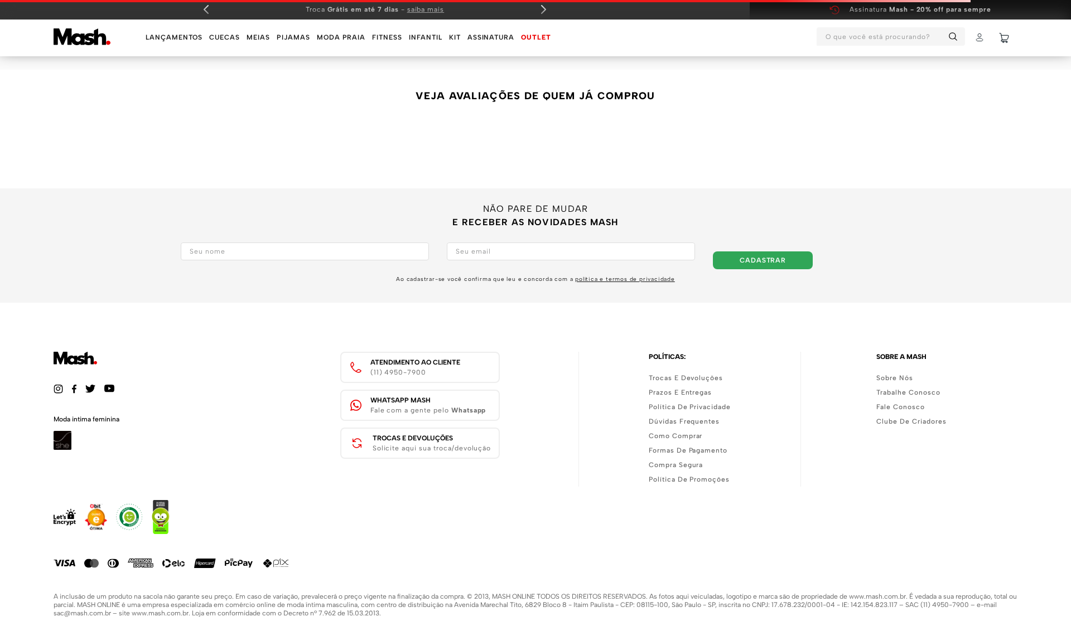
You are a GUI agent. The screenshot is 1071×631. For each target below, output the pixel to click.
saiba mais (426, 9)
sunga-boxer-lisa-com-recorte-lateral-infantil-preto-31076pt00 (215, 66)
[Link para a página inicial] (64, 67)
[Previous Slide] (206, 9)
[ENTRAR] (981, 38)
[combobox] (891, 37)
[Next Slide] (543, 9)
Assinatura (920, 9)
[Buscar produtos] (955, 36)
